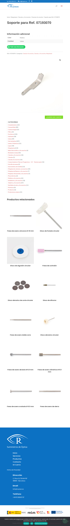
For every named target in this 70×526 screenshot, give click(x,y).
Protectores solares (13, 192)
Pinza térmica (12, 176)
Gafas (9, 139)
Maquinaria (14, 17)
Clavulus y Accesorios (24, 17)
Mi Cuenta (17, 465)
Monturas (11, 187)
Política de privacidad (41, 523)
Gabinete (10, 136)
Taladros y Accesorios (14, 183)
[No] (68, 521)
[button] (60, 60)
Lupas (9, 146)
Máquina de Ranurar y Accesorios (17, 171)
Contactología (12, 129)
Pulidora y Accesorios (14, 178)
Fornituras (11, 134)
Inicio (8, 17)
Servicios (16, 456)
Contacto (17, 462)
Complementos (12, 125)
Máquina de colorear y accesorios (18, 169)
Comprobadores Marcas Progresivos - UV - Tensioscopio (25, 162)
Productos (11, 190)
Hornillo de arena (13, 164)
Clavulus (10, 157)
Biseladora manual (13, 152)
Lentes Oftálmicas (13, 143)
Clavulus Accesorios (37, 17)
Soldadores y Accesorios (15, 180)
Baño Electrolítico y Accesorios (17, 150)
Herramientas (12, 141)
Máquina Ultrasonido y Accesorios (18, 173)
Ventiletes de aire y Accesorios (17, 185)
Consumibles (12, 127)
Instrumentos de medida (15, 166)
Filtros (10, 132)
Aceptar (26, 523)
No (32, 523)
